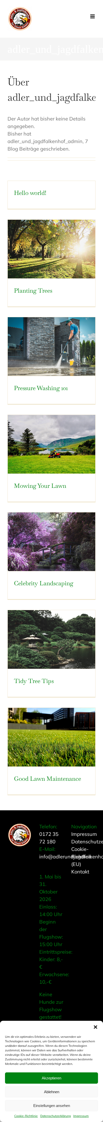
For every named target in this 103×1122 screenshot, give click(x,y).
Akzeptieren (51, 1078)
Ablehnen (51, 1092)
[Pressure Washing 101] (51, 346)
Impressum (81, 1116)
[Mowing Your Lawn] (51, 444)
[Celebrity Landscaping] (51, 541)
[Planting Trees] (51, 249)
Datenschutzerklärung (55, 1116)
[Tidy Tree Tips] (51, 639)
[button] (95, 1027)
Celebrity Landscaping (43, 583)
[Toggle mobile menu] (93, 16)
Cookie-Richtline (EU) (81, 856)
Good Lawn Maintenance (47, 778)
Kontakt (80, 871)
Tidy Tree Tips (34, 681)
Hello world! (30, 193)
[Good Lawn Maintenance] (51, 737)
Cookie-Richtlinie (26, 1116)
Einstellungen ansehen (51, 1105)
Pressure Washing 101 (41, 388)
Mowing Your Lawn (40, 486)
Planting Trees (33, 290)
